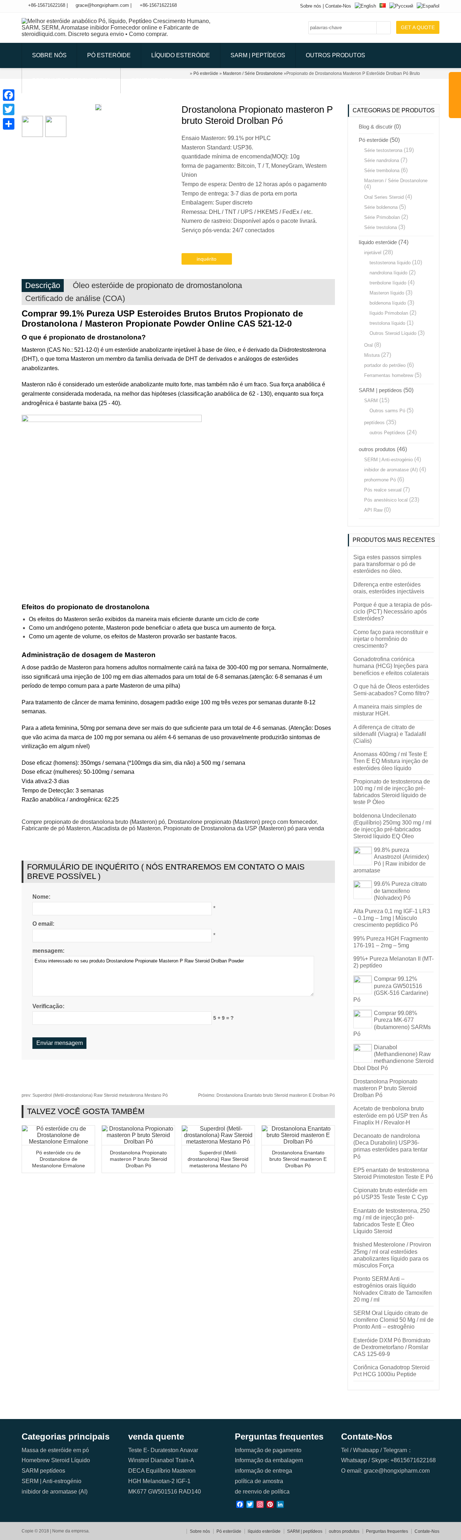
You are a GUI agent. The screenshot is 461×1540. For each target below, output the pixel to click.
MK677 (137, 1492)
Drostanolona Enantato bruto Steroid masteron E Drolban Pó (266, 1095)
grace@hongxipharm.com (102, 5)
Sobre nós (310, 6)
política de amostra (259, 1481)
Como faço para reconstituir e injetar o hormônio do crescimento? (390, 639)
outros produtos (335, 55)
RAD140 (190, 1492)
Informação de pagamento (268, 1450)
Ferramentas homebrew (388, 375)
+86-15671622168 (46, 5)
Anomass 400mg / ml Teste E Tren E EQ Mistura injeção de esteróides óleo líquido (390, 761)
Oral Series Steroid (384, 197)
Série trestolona (380, 227)
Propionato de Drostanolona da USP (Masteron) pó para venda (244, 828)
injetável (372, 252)
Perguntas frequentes (71, 80)
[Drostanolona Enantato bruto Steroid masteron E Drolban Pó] (298, 1142)
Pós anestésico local (386, 500)
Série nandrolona (381, 160)
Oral (368, 345)
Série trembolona (381, 170)
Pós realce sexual (383, 490)
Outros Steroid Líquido (393, 333)
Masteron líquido (387, 293)
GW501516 (162, 1492)
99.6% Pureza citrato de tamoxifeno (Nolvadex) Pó (400, 891)
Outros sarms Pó (387, 410)
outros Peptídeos (387, 432)
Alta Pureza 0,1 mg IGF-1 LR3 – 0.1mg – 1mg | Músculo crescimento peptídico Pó (391, 918)
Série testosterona (383, 150)
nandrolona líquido (388, 272)
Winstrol (138, 1460)
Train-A (184, 1460)
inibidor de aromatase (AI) (391, 469)
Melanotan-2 (159, 1481)
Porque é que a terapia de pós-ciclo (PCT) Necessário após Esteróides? (392, 611)
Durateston (165, 1450)
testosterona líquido (390, 262)
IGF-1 (183, 1481)
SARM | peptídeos (257, 55)
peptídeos (374, 422)
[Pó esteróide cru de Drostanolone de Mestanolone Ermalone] (58, 1142)
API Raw (373, 510)
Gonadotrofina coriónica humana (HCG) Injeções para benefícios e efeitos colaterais (391, 666)
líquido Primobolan (389, 313)
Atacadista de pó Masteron (127, 828)
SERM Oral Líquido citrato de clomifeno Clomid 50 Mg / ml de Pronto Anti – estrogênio (393, 1320)
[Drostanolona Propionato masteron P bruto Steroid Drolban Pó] (138, 1142)
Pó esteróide (109, 55)
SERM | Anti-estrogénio (388, 459)
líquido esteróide (180, 55)
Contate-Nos (338, 6)
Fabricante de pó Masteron (56, 828)
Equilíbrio (158, 1471)
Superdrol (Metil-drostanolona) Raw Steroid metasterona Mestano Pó (95, 1095)
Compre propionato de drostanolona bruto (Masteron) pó (93, 822)
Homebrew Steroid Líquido (56, 1460)
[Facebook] (8, 95)
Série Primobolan (382, 217)
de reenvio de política (262, 1492)
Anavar (189, 1450)
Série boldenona (381, 207)
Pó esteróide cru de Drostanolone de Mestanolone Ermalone (58, 1159)
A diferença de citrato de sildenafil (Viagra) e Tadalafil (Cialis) (389, 734)
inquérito (206, 259)
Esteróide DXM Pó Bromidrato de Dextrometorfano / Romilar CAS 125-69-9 (391, 1347)
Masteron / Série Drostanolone (396, 180)
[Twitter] (8, 109)
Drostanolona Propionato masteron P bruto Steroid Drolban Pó (138, 1159)
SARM (371, 400)
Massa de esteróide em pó (55, 1450)
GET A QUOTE (418, 27)
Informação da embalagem (269, 1460)
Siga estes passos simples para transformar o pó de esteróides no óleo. (387, 564)
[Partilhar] (8, 124)
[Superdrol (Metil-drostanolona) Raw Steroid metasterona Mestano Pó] (218, 1142)
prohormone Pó (380, 479)
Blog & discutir (376, 127)
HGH (134, 1481)
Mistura (372, 355)
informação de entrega (263, 1471)
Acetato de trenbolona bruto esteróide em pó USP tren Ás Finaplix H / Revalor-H (390, 1115)
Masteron (184, 1471)
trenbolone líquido (388, 283)
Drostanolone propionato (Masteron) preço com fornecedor (242, 822)
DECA (136, 1471)
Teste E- (138, 1450)
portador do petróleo (385, 365)
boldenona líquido (388, 303)
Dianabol (162, 1460)
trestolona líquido (387, 323)
